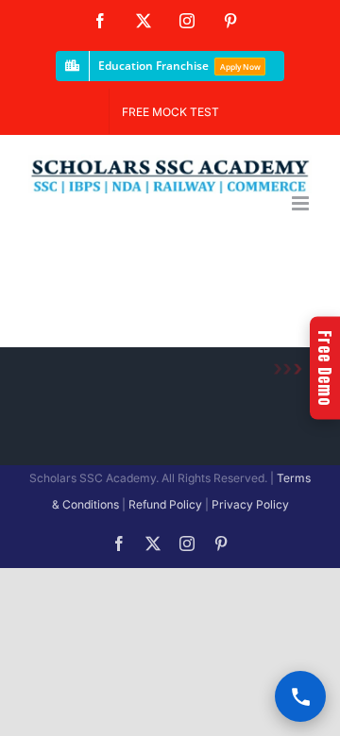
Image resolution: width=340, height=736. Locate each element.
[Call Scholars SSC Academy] (300, 696)
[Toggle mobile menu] (302, 203)
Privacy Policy (250, 504)
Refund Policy (165, 504)
